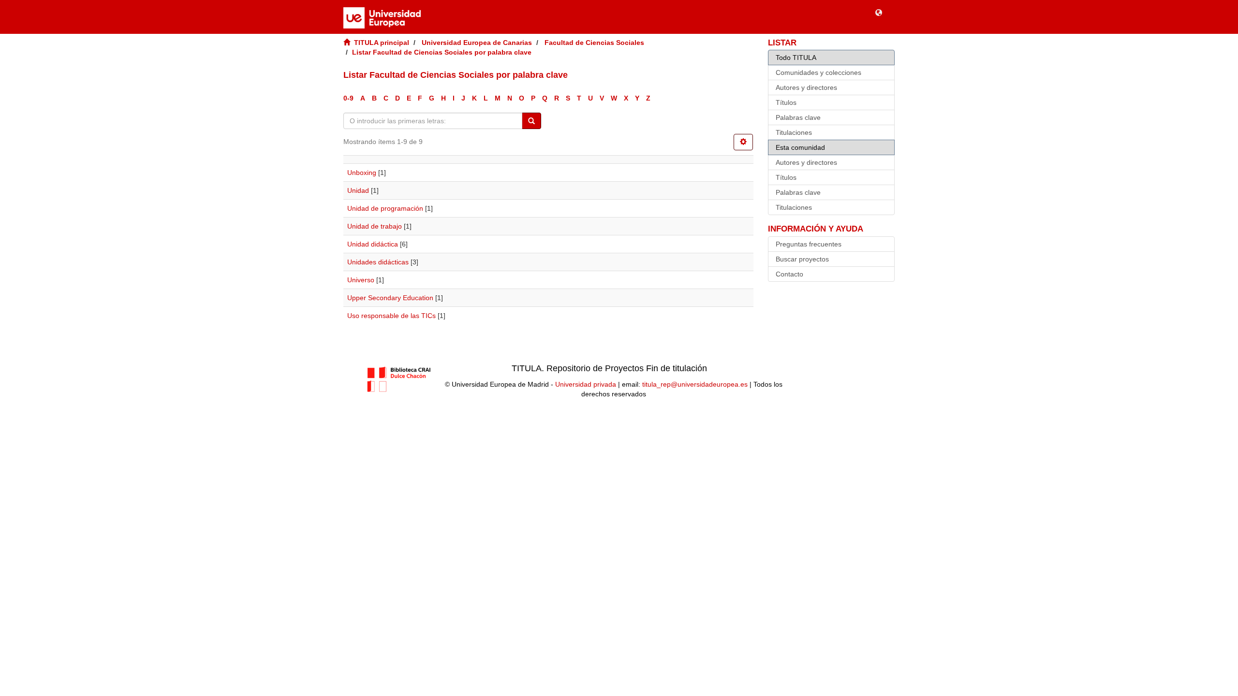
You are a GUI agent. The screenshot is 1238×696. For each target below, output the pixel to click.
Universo (360, 280)
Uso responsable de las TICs (391, 315)
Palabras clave (798, 117)
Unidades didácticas (378, 262)
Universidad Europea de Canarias (477, 42)
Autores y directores (806, 87)
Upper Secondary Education (390, 298)
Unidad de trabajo (374, 226)
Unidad (358, 190)
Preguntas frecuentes (808, 244)
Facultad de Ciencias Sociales (594, 42)
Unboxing (361, 172)
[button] (878, 12)
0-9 (348, 98)
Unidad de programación (385, 208)
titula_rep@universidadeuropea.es (695, 384)
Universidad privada (585, 384)
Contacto (789, 274)
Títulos (786, 102)
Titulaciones (794, 132)
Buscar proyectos (802, 259)
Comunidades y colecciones (818, 72)
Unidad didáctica (372, 244)
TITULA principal (381, 42)
